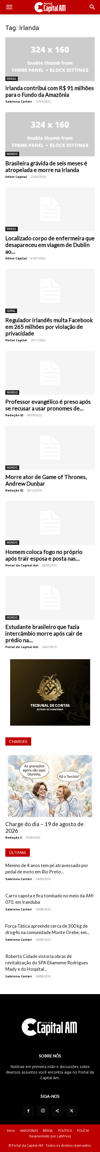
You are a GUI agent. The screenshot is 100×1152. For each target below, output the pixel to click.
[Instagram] (43, 1110)
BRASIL (11, 79)
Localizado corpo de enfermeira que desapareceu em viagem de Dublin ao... (50, 245)
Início (11, 1130)
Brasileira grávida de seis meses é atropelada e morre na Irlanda (46, 166)
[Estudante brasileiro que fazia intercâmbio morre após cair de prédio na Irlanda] (50, 598)
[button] (9, 7)
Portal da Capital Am (21, 565)
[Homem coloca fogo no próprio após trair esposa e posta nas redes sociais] (50, 523)
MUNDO (12, 154)
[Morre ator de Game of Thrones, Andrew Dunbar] (50, 448)
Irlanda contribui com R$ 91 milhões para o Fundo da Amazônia (49, 91)
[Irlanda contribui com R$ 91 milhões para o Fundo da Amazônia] (50, 59)
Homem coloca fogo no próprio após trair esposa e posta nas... (43, 555)
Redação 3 (13, 837)
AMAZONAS (29, 1130)
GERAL (11, 311)
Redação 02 (14, 415)
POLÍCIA (83, 1130)
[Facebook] (28, 1111)
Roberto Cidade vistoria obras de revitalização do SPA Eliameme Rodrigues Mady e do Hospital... (46, 962)
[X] (71, 1111)
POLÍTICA (65, 1130)
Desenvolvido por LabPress (50, 1136)
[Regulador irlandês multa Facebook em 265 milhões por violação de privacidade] (50, 291)
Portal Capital (16, 340)
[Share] (57, 1111)
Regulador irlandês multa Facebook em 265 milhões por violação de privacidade (49, 327)
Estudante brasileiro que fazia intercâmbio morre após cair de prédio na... (43, 633)
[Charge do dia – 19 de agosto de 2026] (50, 784)
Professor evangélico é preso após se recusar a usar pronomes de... (48, 404)
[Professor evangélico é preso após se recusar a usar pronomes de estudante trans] (50, 373)
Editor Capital (16, 177)
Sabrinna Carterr (18, 101)
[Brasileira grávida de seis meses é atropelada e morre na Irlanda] (50, 134)
